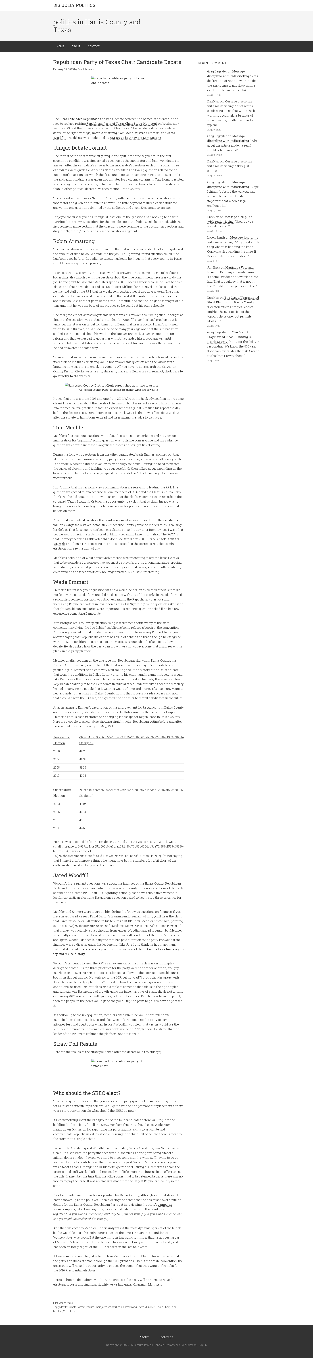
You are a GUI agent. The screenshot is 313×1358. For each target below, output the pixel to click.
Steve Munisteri (146, 1307)
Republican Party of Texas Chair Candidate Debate (117, 61)
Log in (203, 1345)
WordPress (189, 1345)
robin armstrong (127, 1307)
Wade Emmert (71, 1311)
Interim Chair (93, 1307)
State (70, 1302)
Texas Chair (162, 1307)
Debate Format (76, 1307)
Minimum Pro (140, 1345)
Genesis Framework (167, 1345)
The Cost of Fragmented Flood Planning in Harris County (229, 337)
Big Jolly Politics (74, 5)
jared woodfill (109, 1307)
